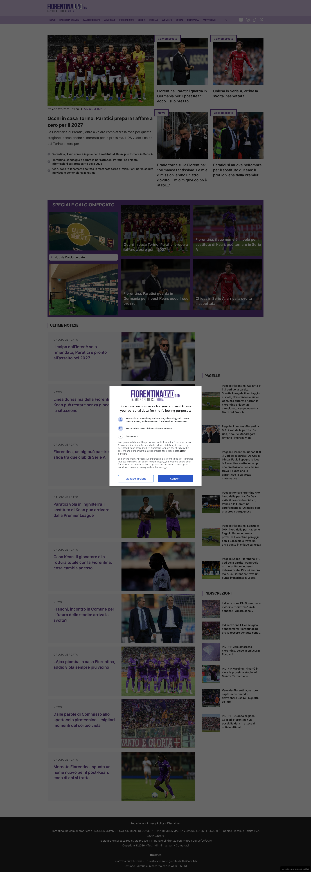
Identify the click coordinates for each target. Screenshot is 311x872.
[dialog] (155, 436)
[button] (155, 436)
